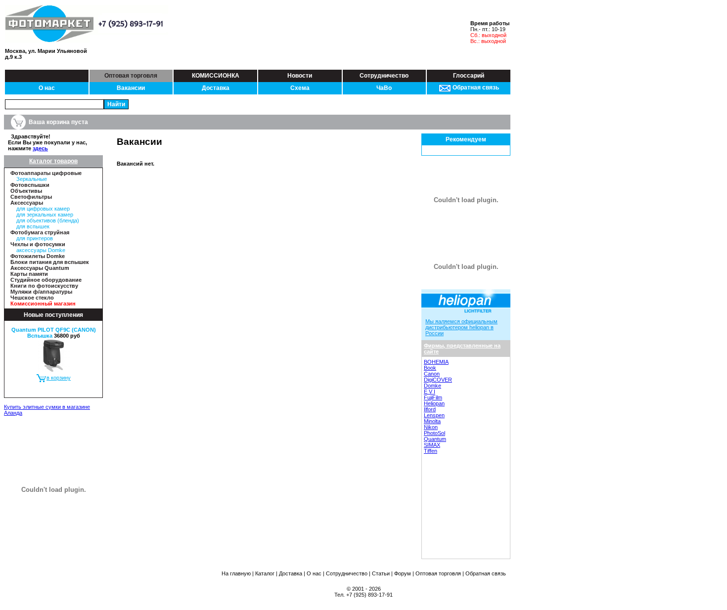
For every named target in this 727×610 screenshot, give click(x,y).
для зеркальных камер (44, 215)
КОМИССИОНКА (215, 75)
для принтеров (34, 238)
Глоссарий (468, 75)
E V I (429, 391)
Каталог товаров (53, 161)
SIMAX (432, 445)
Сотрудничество (384, 75)
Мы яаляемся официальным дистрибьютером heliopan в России (461, 327)
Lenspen (434, 415)
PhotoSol (434, 433)
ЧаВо (384, 88)
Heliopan (434, 403)
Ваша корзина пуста (58, 122)
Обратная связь (475, 87)
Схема (300, 88)
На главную (236, 573)
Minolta (432, 421)
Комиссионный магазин (43, 303)
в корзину (58, 378)
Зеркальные (31, 179)
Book (430, 368)
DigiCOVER (438, 380)
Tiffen (430, 451)
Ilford (430, 409)
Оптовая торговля (130, 75)
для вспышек (32, 226)
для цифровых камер (43, 209)
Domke (432, 386)
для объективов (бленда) (47, 220)
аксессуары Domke (40, 250)
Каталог (264, 573)
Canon (432, 374)
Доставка (215, 88)
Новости (299, 75)
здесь (40, 148)
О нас (47, 88)
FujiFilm (433, 397)
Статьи (381, 573)
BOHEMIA (436, 362)
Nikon (431, 427)
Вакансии (131, 88)
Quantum (435, 439)
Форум (402, 573)
